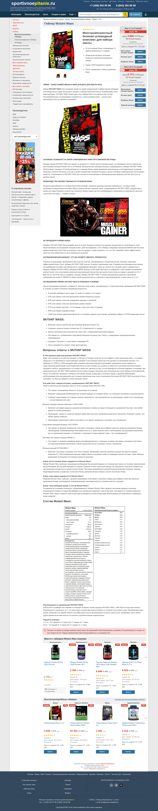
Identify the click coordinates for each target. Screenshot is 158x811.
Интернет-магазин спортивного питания (94, 764)
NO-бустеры (17, 89)
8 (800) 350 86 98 (126, 5)
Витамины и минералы (21, 80)
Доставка (113, 1)
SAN (14, 123)
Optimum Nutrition (19, 117)
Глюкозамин (126, 774)
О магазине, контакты (99, 1)
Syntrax (15, 126)
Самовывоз (129, 1)
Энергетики (17, 51)
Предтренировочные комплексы (64, 774)
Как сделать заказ (29, 784)
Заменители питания (21, 45)
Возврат (68, 793)
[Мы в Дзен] (120, 785)
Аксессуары (17, 101)
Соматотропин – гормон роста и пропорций (22, 220)
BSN (14, 114)
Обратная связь (142, 1)
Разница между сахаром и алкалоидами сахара (20, 210)
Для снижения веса (20, 62)
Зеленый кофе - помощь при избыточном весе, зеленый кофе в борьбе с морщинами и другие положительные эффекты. (23, 196)
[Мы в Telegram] (115, 785)
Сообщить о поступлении (51, 690)
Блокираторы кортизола (22, 98)
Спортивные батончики (21, 48)
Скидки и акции (59, 14)
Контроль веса (18, 71)
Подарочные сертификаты (23, 104)
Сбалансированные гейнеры (25, 40)
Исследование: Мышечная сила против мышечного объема (24, 204)
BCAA (15, 25)
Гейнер (67, 19)
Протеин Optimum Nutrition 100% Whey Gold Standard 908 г (106, 664)
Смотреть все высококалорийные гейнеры (130, 699)
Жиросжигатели (19, 65)
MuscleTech (17, 132)
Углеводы (18, 42)
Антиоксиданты (18, 74)
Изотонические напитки (22, 60)
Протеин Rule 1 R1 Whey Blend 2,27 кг (132, 663)
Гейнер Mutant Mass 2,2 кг (54, 723)
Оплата (121, 1)
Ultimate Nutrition (19, 129)
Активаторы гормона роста (23, 95)
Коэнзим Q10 (116, 774)
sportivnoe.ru (33, 3)
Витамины (100, 774)
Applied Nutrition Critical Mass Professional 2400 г (133, 724)
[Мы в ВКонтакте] (110, 785)
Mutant (94, 19)
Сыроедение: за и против (20, 215)
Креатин (16, 28)
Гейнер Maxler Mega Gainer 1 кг (106, 724)
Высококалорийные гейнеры (81, 19)
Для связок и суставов (21, 86)
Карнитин (16, 68)
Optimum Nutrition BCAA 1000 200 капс (53, 663)
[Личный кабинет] (145, 14)
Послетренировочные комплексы (21, 56)
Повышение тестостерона (22, 92)
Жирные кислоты (19, 77)
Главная (86, 1)
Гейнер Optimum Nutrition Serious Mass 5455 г (80, 724)
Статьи (29, 793)
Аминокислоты (18, 23)
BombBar (16, 120)
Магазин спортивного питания (53, 19)
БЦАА (42, 774)
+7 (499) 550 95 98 (100, 5)
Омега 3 (108, 774)
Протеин (16, 20)
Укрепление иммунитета (22, 83)
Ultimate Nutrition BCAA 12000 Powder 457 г (79, 663)
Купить (140, 51)
